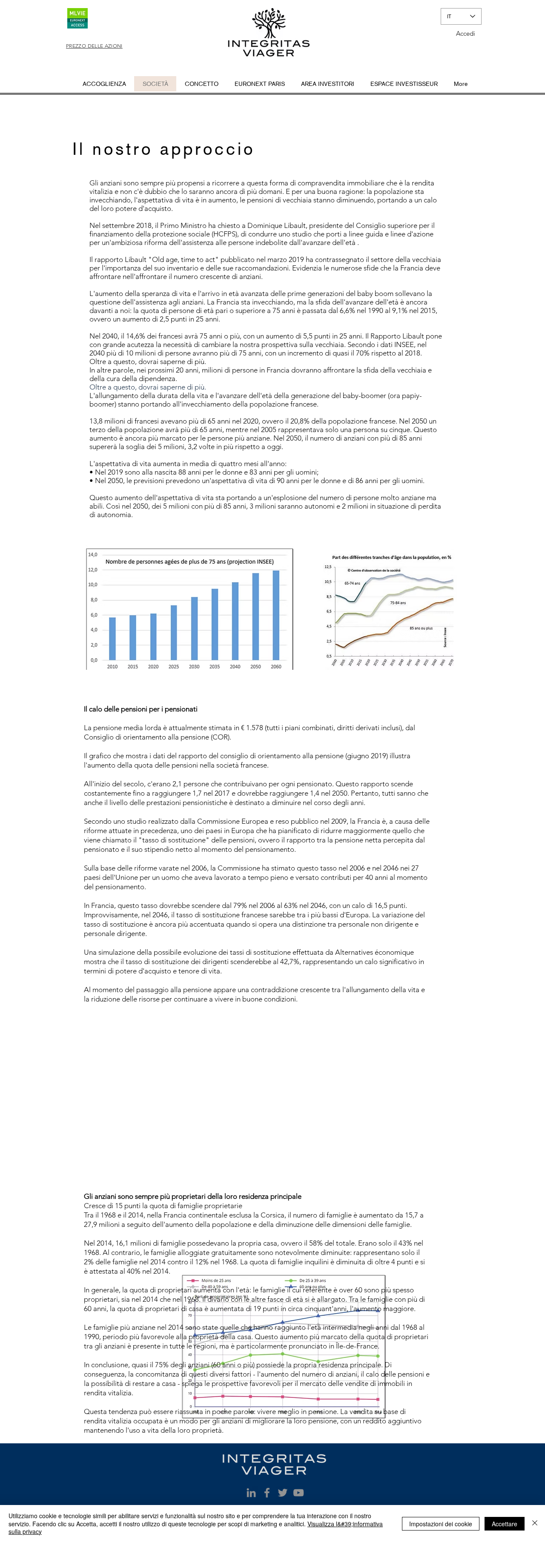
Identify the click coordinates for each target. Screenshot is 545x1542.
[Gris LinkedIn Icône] (251, 1492)
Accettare (504, 1523)
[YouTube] (298, 1492)
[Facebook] (267, 1492)
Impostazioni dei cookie (440, 1523)
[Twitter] (282, 1492)
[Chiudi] (535, 1523)
